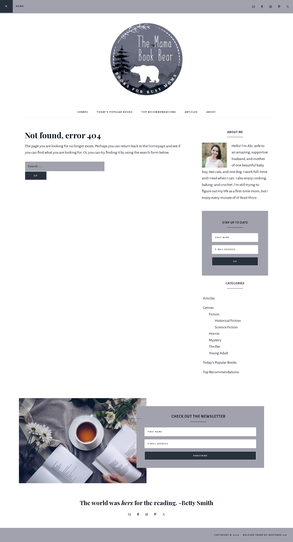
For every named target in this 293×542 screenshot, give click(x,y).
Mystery (215, 340)
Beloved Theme (253, 535)
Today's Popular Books (220, 362)
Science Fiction (226, 327)
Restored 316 (278, 535)
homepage (156, 146)
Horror (214, 334)
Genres (208, 308)
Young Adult (218, 353)
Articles (209, 298)
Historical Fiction (228, 321)
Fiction (214, 314)
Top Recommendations (221, 372)
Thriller (214, 347)
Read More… (249, 198)
